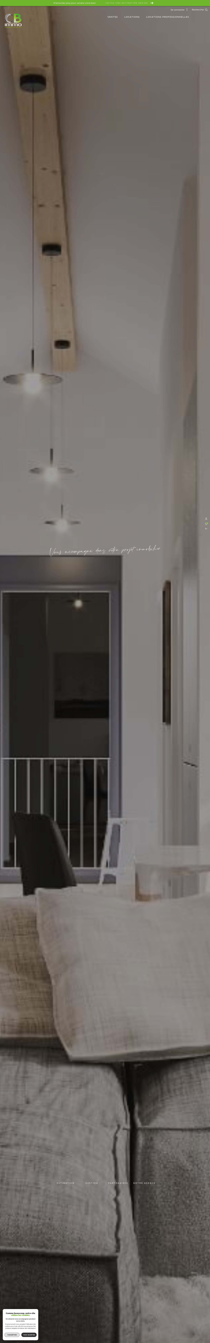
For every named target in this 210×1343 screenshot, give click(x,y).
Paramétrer (12, 1335)
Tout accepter (29, 1335)
